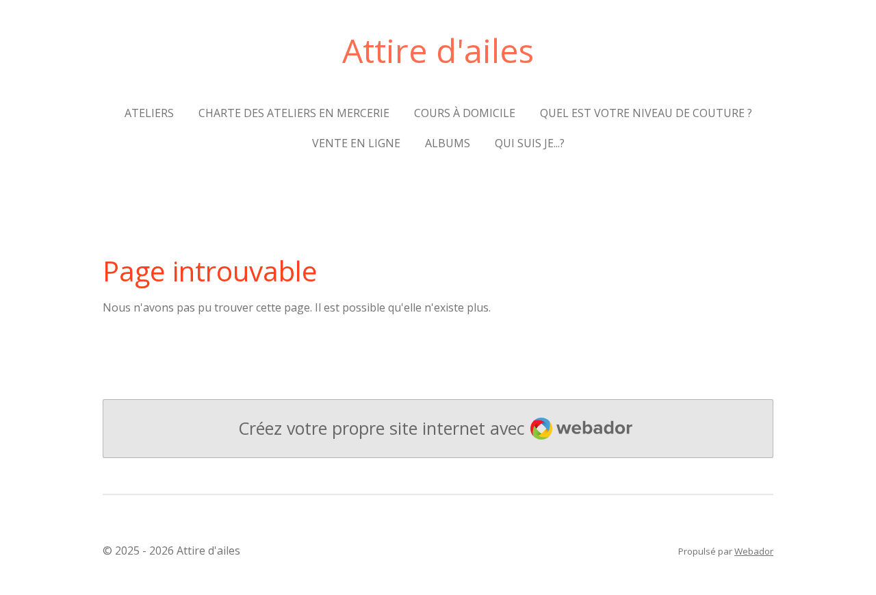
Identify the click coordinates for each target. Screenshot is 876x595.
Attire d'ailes (438, 50)
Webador (753, 551)
